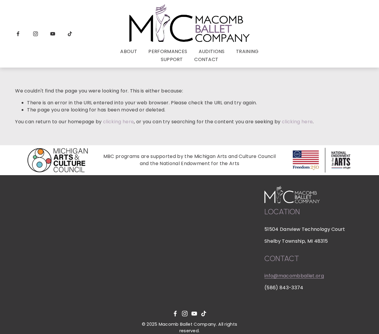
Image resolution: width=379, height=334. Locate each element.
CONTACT (206, 59)
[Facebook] (18, 34)
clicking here (118, 121)
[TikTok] (70, 34)
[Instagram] (35, 34)
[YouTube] (53, 34)
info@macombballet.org (294, 275)
